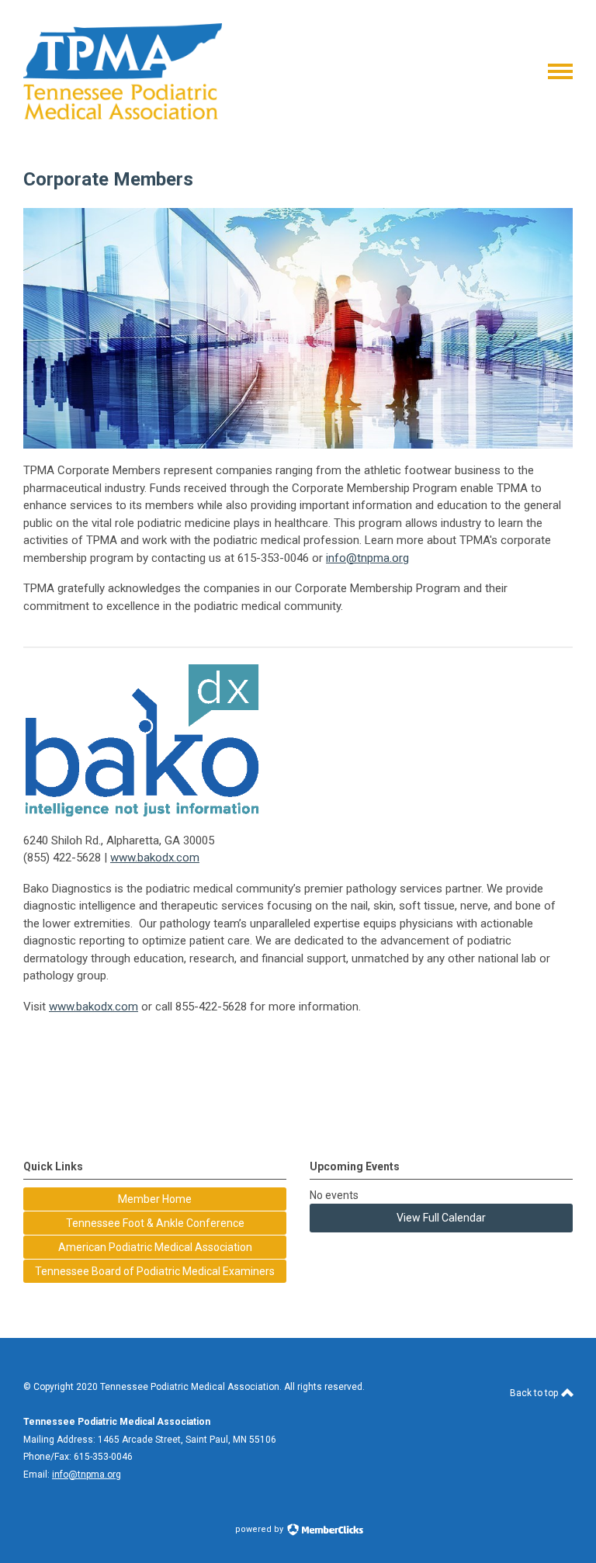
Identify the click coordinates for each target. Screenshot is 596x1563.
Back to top (535, 1393)
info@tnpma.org (367, 558)
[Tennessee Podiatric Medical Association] (122, 116)
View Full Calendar (441, 1217)
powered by (260, 1529)
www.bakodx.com (154, 858)
